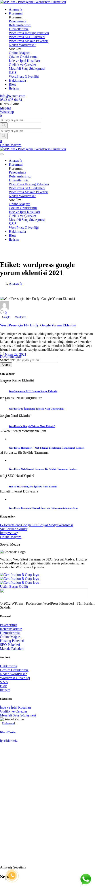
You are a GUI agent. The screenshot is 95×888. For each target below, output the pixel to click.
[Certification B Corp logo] (19, 574)
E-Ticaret (6, 525)
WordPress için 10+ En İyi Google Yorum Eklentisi (38, 325)
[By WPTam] (4, 308)
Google (26, 525)
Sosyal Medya (48, 525)
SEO (35, 525)
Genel (17, 525)
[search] (2, 860)
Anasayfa (15, 283)
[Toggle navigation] (2, 154)
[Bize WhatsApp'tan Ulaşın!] (85, 879)
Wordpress (65, 525)
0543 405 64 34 (11, 100)
